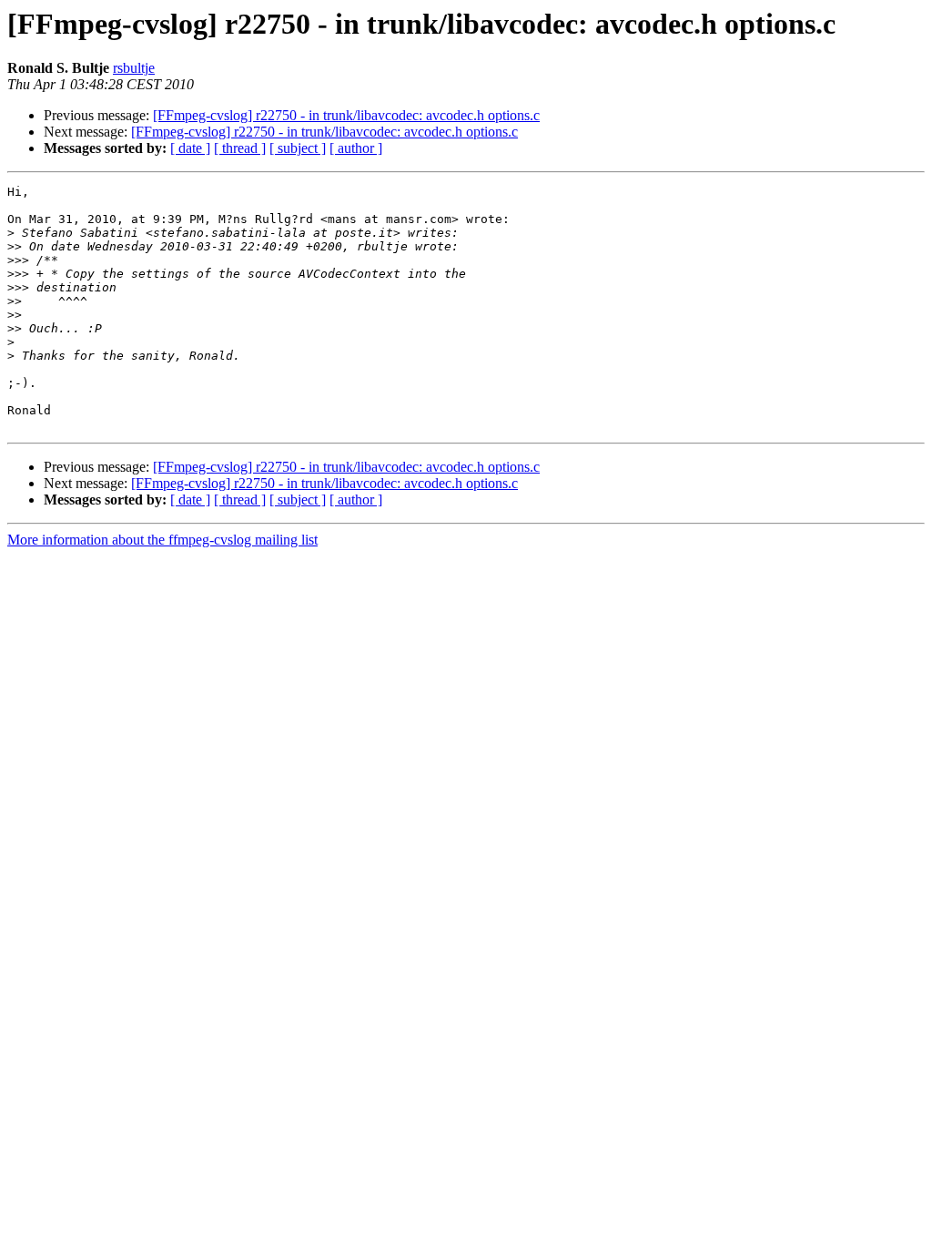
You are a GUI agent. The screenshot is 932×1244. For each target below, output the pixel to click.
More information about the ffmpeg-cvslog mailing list (162, 539)
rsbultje (134, 68)
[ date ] (190, 148)
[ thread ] (240, 148)
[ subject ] (297, 148)
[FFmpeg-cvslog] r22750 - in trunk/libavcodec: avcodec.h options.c (346, 115)
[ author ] (355, 148)
